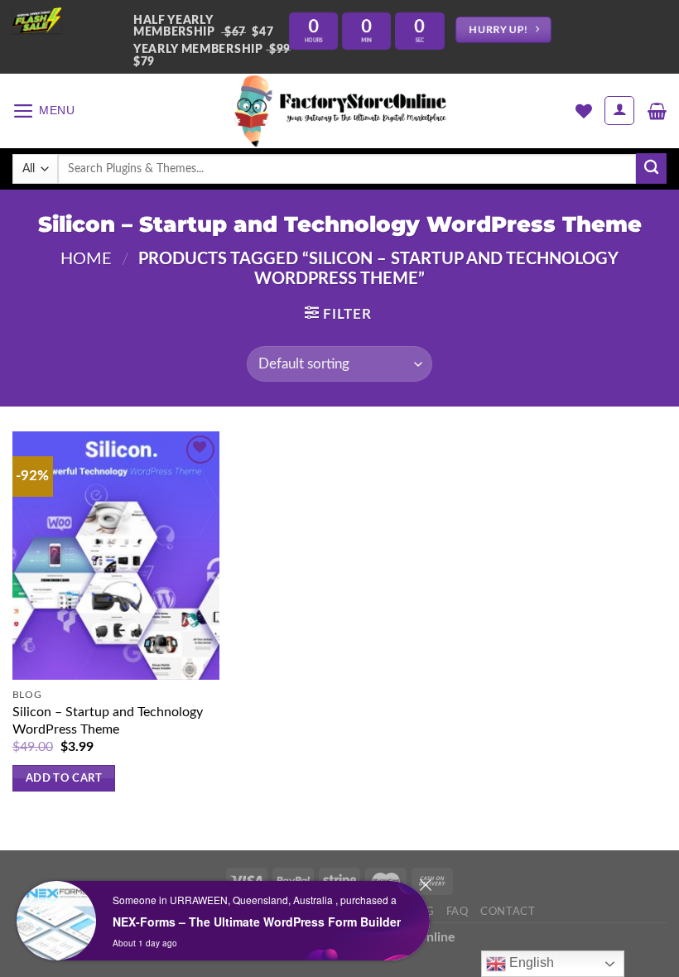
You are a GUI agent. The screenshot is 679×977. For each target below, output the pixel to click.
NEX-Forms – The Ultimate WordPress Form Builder (257, 921)
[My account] (619, 110)
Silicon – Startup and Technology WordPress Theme (107, 720)
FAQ (457, 911)
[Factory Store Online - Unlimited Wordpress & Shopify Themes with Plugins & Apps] (339, 111)
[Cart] (657, 111)
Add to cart (64, 778)
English (530, 962)
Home (86, 259)
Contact (508, 911)
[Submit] (651, 168)
